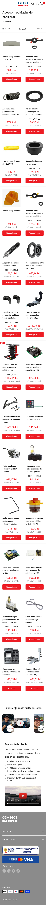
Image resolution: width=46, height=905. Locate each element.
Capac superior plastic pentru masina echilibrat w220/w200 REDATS (11, 672)
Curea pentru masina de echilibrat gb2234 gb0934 (34, 620)
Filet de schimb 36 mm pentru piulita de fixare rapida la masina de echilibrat (10, 315)
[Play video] (20, 723)
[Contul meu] (37, 4)
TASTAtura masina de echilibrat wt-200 (34, 418)
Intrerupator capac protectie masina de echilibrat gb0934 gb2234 (34, 469)
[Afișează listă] (42, 29)
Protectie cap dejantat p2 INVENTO (11, 162)
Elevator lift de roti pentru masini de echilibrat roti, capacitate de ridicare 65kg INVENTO (34, 672)
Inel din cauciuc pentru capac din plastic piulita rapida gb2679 (34, 112)
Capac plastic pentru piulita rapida (34, 162)
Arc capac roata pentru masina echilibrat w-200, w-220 (10, 112)
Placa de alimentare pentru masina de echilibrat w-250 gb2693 (34, 570)
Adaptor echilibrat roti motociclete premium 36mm (11, 420)
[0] (42, 3)
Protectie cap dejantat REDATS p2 (11, 58)
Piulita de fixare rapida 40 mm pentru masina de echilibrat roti (34, 214)
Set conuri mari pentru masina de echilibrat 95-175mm (35, 266)
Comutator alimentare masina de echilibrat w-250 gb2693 (34, 521)
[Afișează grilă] (38, 29)
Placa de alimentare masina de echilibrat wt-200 (10, 570)
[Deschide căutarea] (32, 4)
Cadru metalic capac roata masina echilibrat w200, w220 (10, 521)
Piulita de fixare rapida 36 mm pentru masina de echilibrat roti (34, 60)
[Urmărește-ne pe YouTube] (13, 871)
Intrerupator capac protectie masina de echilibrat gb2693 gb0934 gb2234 (10, 620)
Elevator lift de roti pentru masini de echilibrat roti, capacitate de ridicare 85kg (34, 315)
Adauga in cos (11, 79)
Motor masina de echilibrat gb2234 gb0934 (9, 469)
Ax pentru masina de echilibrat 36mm (10, 264)
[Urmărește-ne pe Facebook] (4, 871)
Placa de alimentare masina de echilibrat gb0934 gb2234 (34, 367)
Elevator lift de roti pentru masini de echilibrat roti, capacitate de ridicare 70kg (11, 367)
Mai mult (11, 688)
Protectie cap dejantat (11, 211)
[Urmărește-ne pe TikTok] (18, 871)
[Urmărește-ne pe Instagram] (9, 871)
